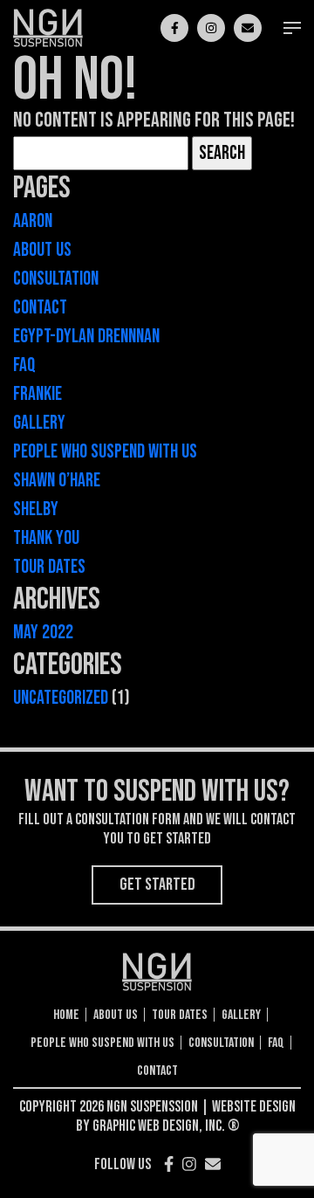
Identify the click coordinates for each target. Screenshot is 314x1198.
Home (66, 1015)
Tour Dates (49, 567)
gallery (241, 1015)
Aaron (32, 221)
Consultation (56, 279)
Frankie (37, 394)
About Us (42, 250)
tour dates (180, 1015)
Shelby (35, 509)
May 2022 (43, 632)
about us (115, 1015)
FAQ (24, 365)
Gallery (39, 423)
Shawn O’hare (56, 480)
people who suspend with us (102, 1043)
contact (157, 1071)
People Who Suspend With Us (105, 452)
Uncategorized (60, 698)
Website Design (254, 1107)
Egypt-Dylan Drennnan (86, 336)
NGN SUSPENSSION (152, 1107)
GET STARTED (157, 884)
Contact (40, 308)
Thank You (46, 538)
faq (276, 1043)
